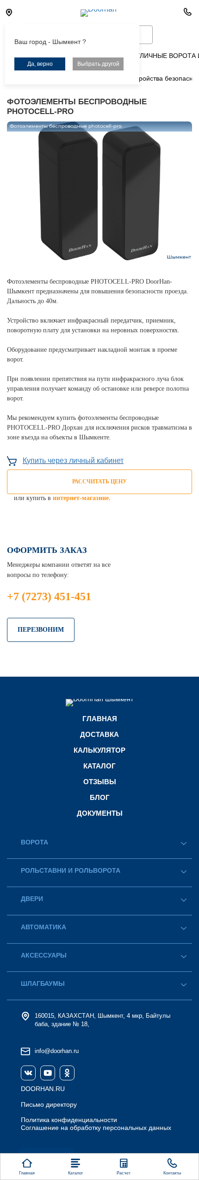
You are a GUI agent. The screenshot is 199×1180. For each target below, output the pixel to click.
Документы (100, 813)
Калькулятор (99, 750)
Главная (99, 719)
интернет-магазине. (82, 498)
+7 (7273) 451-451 (49, 596)
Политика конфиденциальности (69, 1119)
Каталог (99, 766)
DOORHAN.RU (43, 1088)
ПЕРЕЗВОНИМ (41, 629)
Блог (100, 797)
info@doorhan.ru (57, 1050)
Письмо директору (49, 1104)
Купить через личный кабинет (73, 460)
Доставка (99, 734)
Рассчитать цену (99, 481)
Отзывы (99, 782)
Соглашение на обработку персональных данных (96, 1127)
